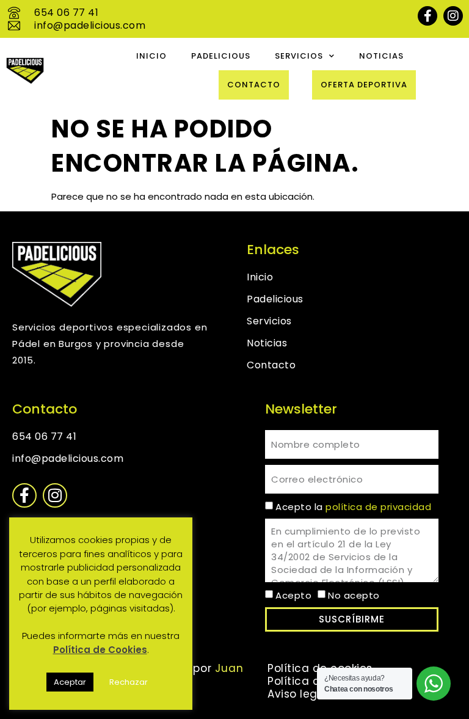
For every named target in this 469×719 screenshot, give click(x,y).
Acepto (293, 595)
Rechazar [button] (128, 682)
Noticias (381, 56)
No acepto (354, 595)
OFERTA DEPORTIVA (364, 84)
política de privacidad (378, 506)
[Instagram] (453, 16)
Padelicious (220, 56)
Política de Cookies (100, 649)
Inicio (151, 56)
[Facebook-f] (427, 16)
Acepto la (353, 506)
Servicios (299, 56)
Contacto (253, 84)
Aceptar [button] (70, 682)
